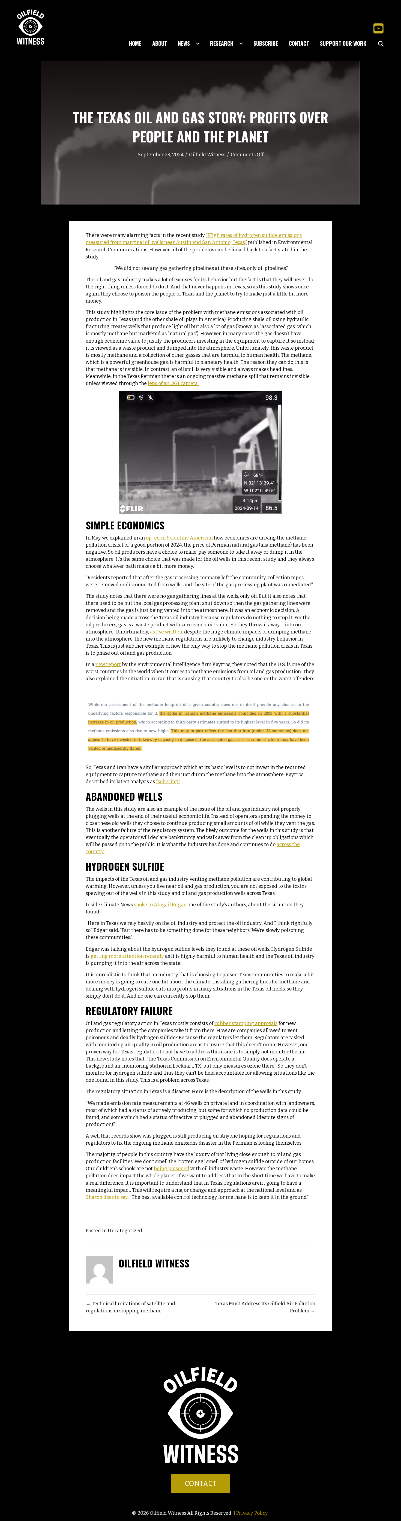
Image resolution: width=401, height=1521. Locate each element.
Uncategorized (125, 1231)
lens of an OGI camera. (173, 383)
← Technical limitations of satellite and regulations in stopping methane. (130, 1307)
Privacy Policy (252, 1513)
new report (108, 664)
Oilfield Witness (207, 155)
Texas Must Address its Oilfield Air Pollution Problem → (265, 1307)
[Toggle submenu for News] (197, 43)
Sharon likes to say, (107, 1197)
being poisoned (171, 1169)
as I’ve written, (166, 632)
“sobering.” (168, 782)
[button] (378, 28)
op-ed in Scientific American (179, 538)
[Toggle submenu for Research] (241, 43)
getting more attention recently (127, 956)
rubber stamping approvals (245, 1023)
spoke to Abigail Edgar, (160, 905)
